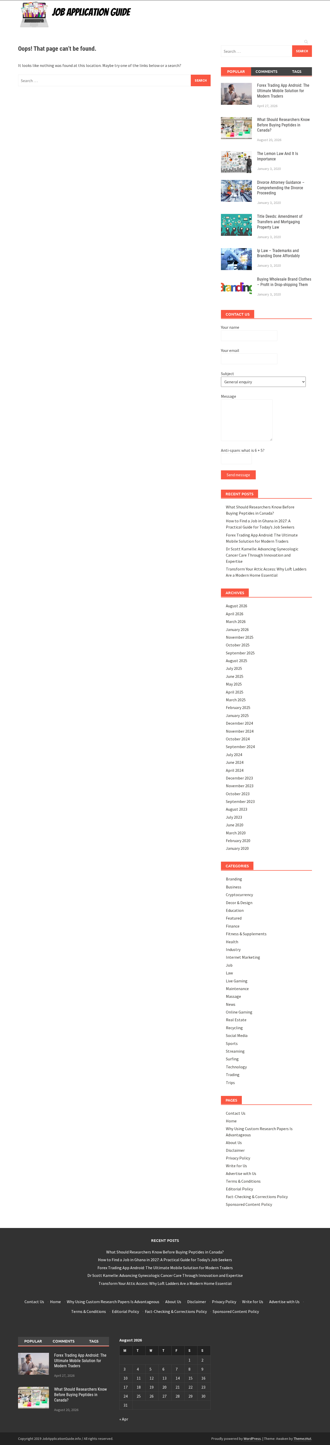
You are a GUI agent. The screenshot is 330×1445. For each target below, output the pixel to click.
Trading (233, 1074)
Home (231, 1120)
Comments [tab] (266, 71)
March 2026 (236, 621)
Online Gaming (239, 1012)
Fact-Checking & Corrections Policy (257, 1196)
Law (229, 972)
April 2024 (234, 770)
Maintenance (237, 988)
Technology (236, 1066)
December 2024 (239, 723)
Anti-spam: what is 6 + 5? (243, 450)
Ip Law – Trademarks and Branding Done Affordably (278, 253)
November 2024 (239, 731)
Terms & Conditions (243, 1181)
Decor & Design (239, 902)
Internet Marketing (243, 957)
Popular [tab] (236, 71)
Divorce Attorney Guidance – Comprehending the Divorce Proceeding (280, 188)
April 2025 (234, 692)
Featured (234, 918)
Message (228, 396)
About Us (234, 1142)
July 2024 (234, 754)
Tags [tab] (296, 71)
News (230, 1004)
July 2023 (234, 817)
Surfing (232, 1058)
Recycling (234, 1027)
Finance (233, 926)
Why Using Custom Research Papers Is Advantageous (113, 1301)
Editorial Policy (239, 1188)
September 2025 (240, 652)
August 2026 (236, 605)
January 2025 (237, 715)
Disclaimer (235, 1150)
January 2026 (237, 629)
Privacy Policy (238, 1158)
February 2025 (238, 707)
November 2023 (239, 785)
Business (233, 886)
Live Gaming (237, 980)
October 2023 (238, 793)
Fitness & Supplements (246, 933)
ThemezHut (302, 1438)
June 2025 (234, 676)
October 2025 (238, 644)
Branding (234, 878)
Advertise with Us (241, 1173)
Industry (233, 949)
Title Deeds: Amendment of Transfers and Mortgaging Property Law (279, 222)
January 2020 (237, 848)
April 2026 (234, 613)
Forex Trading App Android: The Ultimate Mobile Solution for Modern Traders (283, 91)
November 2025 (239, 637)
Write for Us (236, 1165)
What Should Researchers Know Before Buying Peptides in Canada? (283, 125)
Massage (233, 996)
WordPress (252, 1438)
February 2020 (238, 840)
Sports (232, 1043)
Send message (238, 474)
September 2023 (240, 801)
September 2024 (240, 746)
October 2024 (238, 738)
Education (235, 910)
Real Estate (236, 1019)
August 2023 (236, 809)
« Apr (123, 1419)
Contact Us (235, 1113)
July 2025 (234, 668)
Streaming (235, 1051)
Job (229, 965)
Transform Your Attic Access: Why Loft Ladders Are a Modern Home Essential (165, 1283)
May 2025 (234, 684)
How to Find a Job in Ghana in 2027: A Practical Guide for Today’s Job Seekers (165, 1259)
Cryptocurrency (239, 894)
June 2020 (234, 824)
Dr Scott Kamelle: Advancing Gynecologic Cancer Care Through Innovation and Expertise (262, 555)
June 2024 (234, 762)
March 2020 (236, 832)
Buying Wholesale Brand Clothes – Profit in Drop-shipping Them (284, 282)
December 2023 (239, 778)
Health (232, 941)
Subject (227, 373)
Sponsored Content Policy (249, 1204)
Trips (230, 1082)
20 (164, 1387)
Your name (230, 327)
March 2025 (236, 699)
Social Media (237, 1035)
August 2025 (236, 660)
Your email (230, 350)
